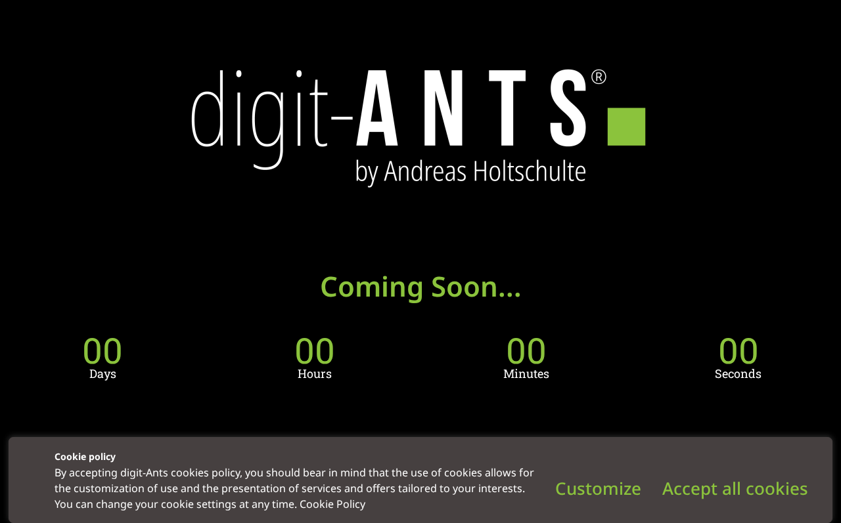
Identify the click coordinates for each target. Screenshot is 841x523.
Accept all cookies (735, 488)
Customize (598, 488)
